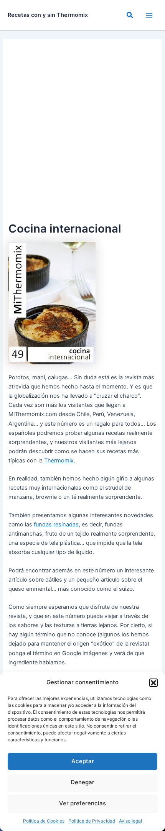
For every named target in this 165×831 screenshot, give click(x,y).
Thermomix (59, 460)
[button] (153, 683)
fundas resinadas (56, 524)
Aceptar (82, 761)
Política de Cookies (43, 821)
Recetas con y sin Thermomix (48, 14)
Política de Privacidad (91, 821)
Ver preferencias (82, 803)
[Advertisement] (82, 133)
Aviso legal (130, 821)
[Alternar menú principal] (149, 15)
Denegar (82, 782)
